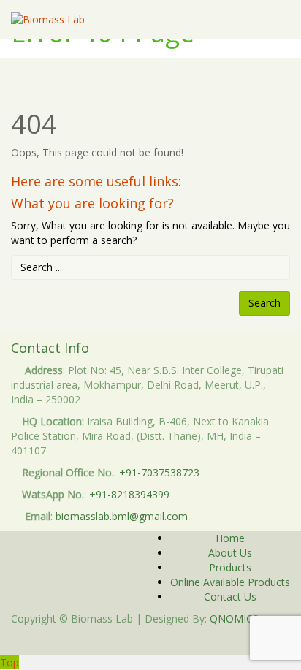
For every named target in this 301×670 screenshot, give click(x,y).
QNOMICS (234, 618)
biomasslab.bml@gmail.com (122, 516)
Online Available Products (230, 582)
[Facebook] (146, 640)
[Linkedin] (154, 640)
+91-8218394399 (129, 494)
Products (230, 567)
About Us (230, 553)
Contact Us (230, 597)
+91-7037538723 (159, 472)
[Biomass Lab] (48, 19)
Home (230, 538)
